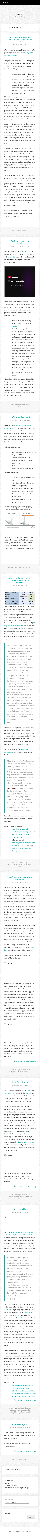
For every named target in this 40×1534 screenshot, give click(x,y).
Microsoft (25, 1071)
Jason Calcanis (12, 257)
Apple (18, 1070)
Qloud (24, 230)
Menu (7, 3)
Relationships (13, 1412)
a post (22, 251)
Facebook (7, 1134)
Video (19, 407)
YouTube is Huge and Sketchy (20, 242)
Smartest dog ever (20, 1424)
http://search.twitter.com (26, 1142)
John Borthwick (9, 1093)
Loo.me (20, 14)
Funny (20, 1459)
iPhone (19, 1071)
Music (19, 230)
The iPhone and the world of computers (20, 878)
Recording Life (20, 1209)
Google (18, 405)
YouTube (28, 1093)
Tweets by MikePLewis (12, 1469)
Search (7, 1514)
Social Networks (23, 1412)
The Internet (25, 405)
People (27, 1410)
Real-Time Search (20, 1082)
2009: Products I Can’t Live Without (23, 1391)
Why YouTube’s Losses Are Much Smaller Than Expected (20, 580)
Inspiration (13, 1410)
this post (29, 1090)
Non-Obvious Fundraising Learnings (17, 1488)
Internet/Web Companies (15, 864)
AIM (25, 1131)
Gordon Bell (28, 1235)
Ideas (29, 1408)
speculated (11, 788)
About (7, 1483)
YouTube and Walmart (20, 417)
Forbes (15, 326)
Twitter (26, 1197)
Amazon (20, 862)
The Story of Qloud (11, 1485)
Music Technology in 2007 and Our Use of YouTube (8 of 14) (20, 39)
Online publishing (19, 568)
